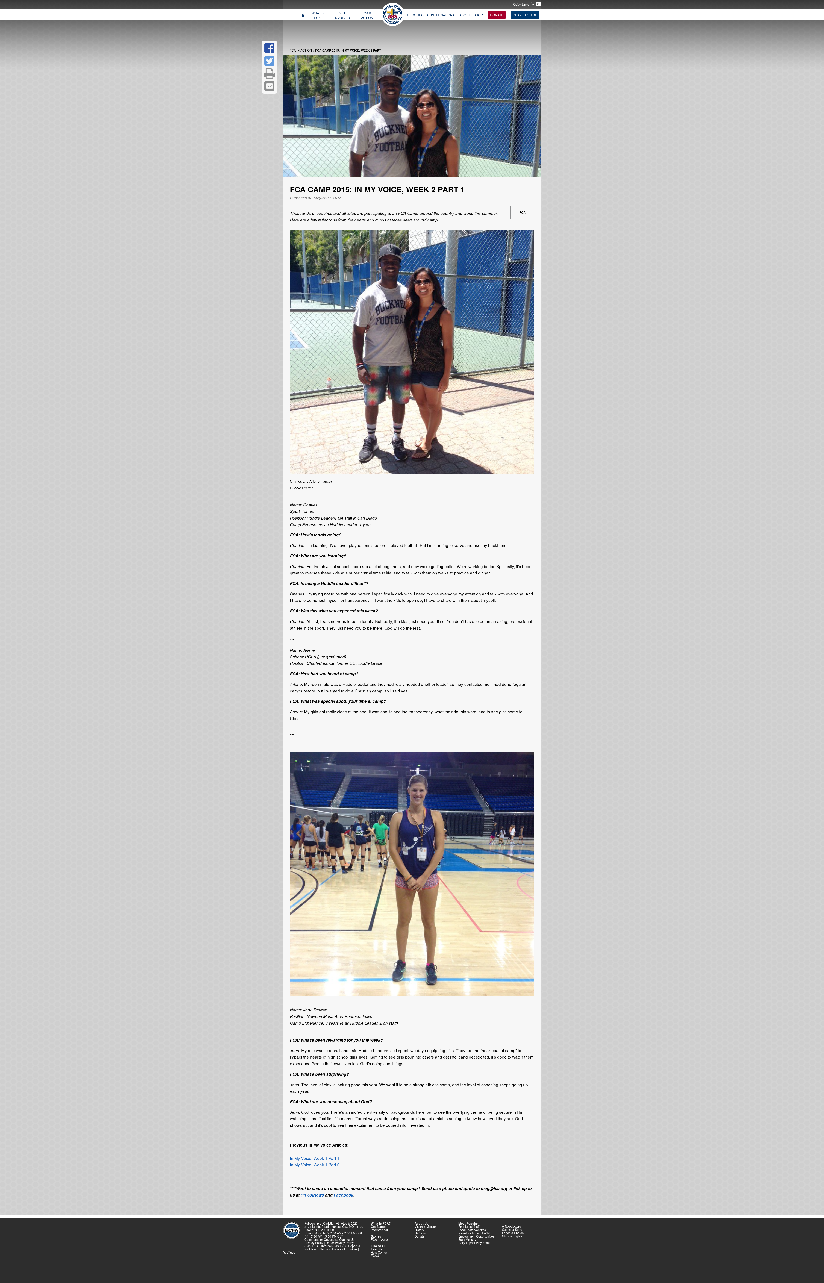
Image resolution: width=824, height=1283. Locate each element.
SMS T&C (311, 1246)
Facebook (343, 1195)
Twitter (352, 1249)
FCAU (375, 1255)
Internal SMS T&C (333, 1246)
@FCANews (312, 1195)
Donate (419, 1236)
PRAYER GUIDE (525, 15)
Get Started (378, 1226)
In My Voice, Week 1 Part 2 (314, 1164)
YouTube (289, 1252)
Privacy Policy (313, 1243)
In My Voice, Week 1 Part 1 (314, 1158)
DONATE (496, 15)
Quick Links (521, 4)
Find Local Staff (468, 1226)
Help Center (379, 1252)
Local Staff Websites (472, 1230)
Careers (420, 1233)
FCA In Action (301, 50)
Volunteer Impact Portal (474, 1233)
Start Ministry (467, 1239)
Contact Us (346, 1239)
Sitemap (324, 1249)
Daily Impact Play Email (474, 1243)
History (419, 1230)
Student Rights (512, 1236)
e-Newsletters (511, 1226)
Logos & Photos (513, 1233)
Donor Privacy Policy (340, 1243)
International (379, 1230)
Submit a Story (512, 1229)
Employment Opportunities (476, 1236)
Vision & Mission (426, 1226)
